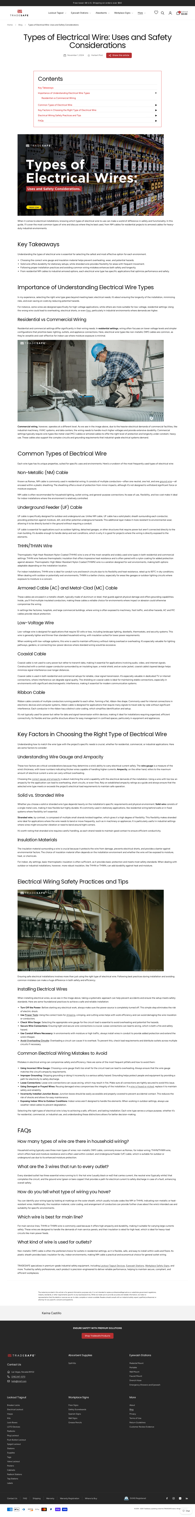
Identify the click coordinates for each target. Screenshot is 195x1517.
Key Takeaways (45, 87)
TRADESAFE (168, 1509)
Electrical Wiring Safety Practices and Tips (59, 115)
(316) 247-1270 (18, 1376)
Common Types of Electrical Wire (55, 105)
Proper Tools (31, 1015)
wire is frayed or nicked (142, 1086)
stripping (70, 1015)
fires (88, 310)
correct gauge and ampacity (46, 779)
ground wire (166, 481)
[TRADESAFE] (21, 1356)
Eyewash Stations (135, 1265)
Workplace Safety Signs (157, 1265)
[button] (56, 13)
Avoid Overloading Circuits (34, 1040)
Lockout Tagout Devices (112, 1265)
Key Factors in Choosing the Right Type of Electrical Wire (67, 110)
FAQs (41, 120)
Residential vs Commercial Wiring (59, 98)
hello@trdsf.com (18, 1381)
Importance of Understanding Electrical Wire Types (64, 93)
